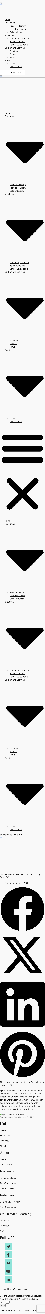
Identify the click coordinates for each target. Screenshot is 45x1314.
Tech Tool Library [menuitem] (18, 29)
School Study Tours (19, 269)
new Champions (17, 266)
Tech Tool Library (18, 188)
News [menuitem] (12, 57)
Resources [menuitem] (10, 23)
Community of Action (10, 1202)
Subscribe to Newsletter (13, 73)
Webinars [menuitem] (14, 51)
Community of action (19, 262)
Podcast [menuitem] (13, 54)
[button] (22, 471)
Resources (5, 1135)
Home (7, 113)
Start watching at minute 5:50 (21, 1100)
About (3, 1146)
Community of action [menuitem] (19, 38)
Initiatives (4, 1140)
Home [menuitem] (7, 19)
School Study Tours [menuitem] (19, 44)
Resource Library (18, 184)
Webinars (14, 340)
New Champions (8, 1207)
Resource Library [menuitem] (18, 26)
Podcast (13, 343)
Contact (3, 1159)
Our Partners (16, 421)
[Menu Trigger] (1, 2)
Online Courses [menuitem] (17, 32)
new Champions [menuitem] (17, 41)
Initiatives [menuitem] (9, 35)
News (12, 347)
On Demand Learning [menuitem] (15, 48)
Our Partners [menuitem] (16, 66)
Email (3, 1302)
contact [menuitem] (13, 63)
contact (13, 418)
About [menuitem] (7, 60)
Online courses (7, 1188)
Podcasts (4, 1226)
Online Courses (17, 191)
